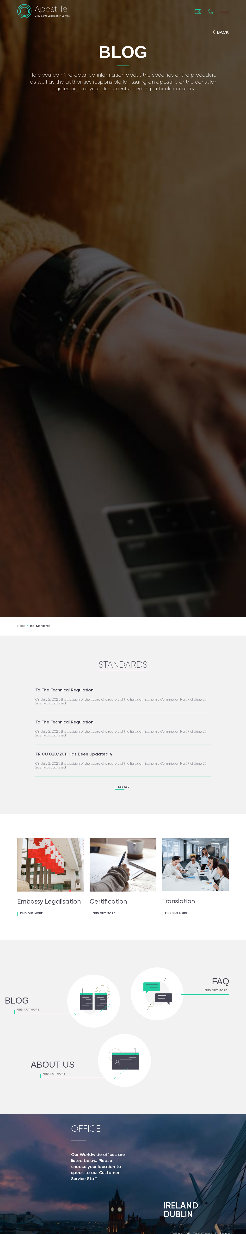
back (223, 32)
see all (123, 787)
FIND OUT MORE (31, 913)
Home (21, 626)
